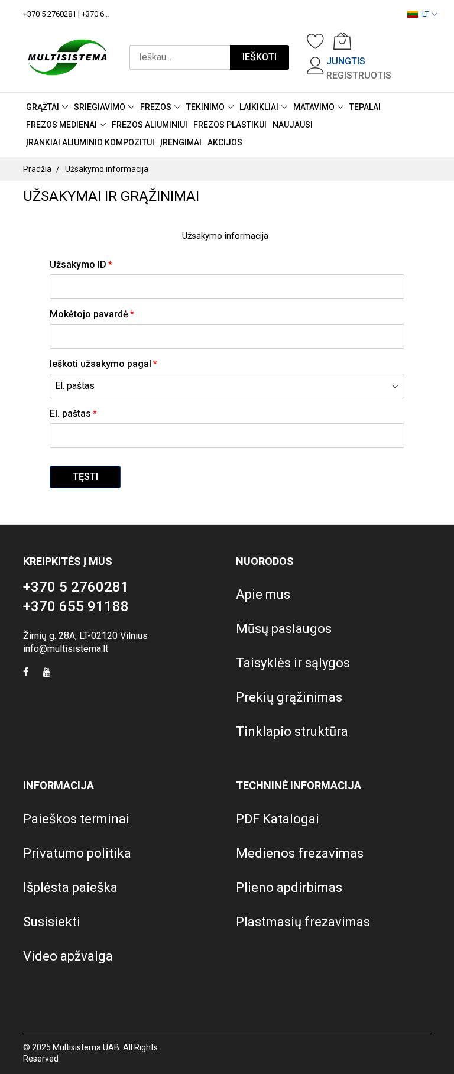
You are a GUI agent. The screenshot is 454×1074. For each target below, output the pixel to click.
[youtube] (47, 673)
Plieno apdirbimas (289, 887)
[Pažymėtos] (316, 40)
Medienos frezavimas (300, 853)
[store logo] (67, 57)
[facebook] (25, 673)
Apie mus (263, 594)
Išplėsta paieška (70, 887)
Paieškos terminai (76, 819)
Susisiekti (51, 921)
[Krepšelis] (342, 40)
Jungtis (345, 61)
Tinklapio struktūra (292, 731)
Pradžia (37, 169)
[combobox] (179, 57)
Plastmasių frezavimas (303, 921)
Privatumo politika (77, 853)
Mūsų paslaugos (284, 628)
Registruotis (358, 75)
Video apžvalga (68, 956)
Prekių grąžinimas (289, 697)
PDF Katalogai (277, 819)
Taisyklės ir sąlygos (293, 663)
